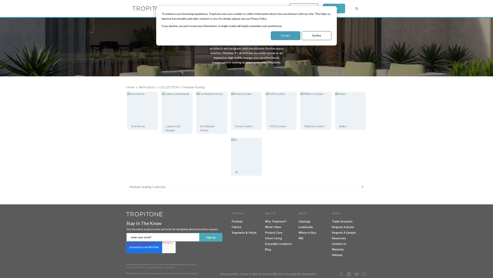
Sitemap (337, 255)
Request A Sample (344, 232)
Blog (268, 249)
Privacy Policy (230, 274)
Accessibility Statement (300, 274)
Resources (339, 238)
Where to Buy (307, 232)
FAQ (301, 238)
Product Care (273, 232)
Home (130, 87)
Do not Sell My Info (271, 274)
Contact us (339, 243)
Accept (285, 35)
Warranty (338, 249)
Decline (316, 35)
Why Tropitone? (275, 221)
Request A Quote (343, 227)
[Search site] (357, 8)
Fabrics (236, 227)
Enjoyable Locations (278, 243)
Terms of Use (248, 274)
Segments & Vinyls (244, 232)
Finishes (237, 221)
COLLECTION (169, 87)
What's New (273, 227)
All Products (147, 87)
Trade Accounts (342, 221)
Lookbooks (305, 227)
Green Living (273, 238)
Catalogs (304, 221)
